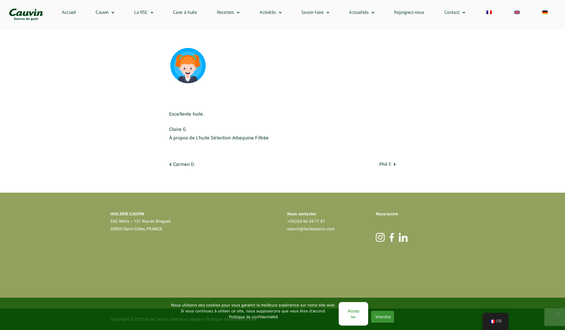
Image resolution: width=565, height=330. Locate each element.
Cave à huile (185, 12)
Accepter (353, 314)
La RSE (141, 12)
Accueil (69, 12)
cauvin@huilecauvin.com (311, 229)
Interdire (383, 316)
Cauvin (102, 12)
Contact (452, 12)
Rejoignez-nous (409, 12)
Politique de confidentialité (253, 316)
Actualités (359, 12)
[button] (105, 12)
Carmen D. (184, 164)
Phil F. (385, 164)
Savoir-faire (312, 12)
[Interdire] (558, 314)
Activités (268, 12)
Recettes (225, 12)
